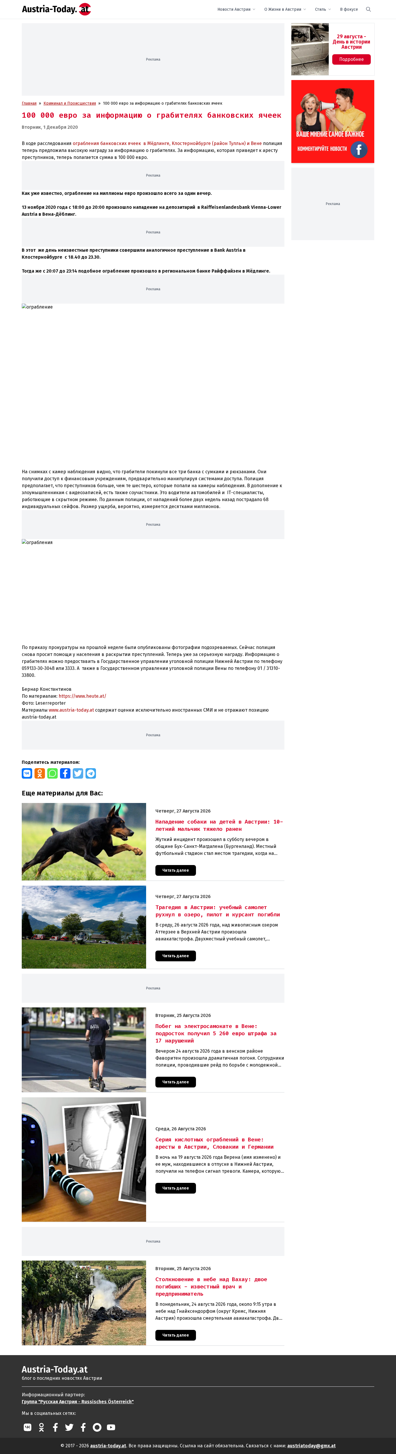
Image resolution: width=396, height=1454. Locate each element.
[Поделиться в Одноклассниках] (39, 773)
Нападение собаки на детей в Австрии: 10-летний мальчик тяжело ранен (92, 806)
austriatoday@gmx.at (311, 1445)
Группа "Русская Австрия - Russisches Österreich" (78, 1401)
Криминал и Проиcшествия (69, 103)
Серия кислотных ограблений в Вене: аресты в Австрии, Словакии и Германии (97, 1100)
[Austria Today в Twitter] (69, 1427)
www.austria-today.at (71, 710)
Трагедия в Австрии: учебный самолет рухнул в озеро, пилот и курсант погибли (99, 888)
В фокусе (349, 9)
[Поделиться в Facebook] (65, 773)
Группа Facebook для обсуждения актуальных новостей (328, 87)
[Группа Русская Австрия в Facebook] (83, 1427)
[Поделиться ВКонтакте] (27, 773)
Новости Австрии (233, 9)
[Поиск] (368, 9)
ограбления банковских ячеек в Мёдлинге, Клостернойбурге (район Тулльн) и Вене (167, 143)
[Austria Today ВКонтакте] (27, 1427)
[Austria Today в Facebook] (55, 1427)
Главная (29, 103)
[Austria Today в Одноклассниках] (41, 1427)
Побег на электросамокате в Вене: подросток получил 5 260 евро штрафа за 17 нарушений (110, 1010)
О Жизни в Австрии (282, 9)
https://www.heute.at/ (82, 696)
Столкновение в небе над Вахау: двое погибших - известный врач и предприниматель (105, 1263)
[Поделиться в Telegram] (91, 773)
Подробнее (351, 59)
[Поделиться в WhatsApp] (52, 773)
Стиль (320, 9)
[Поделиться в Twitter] (78, 773)
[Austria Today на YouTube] (111, 1427)
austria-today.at (108, 1445)
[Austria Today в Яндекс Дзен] (97, 1427)
